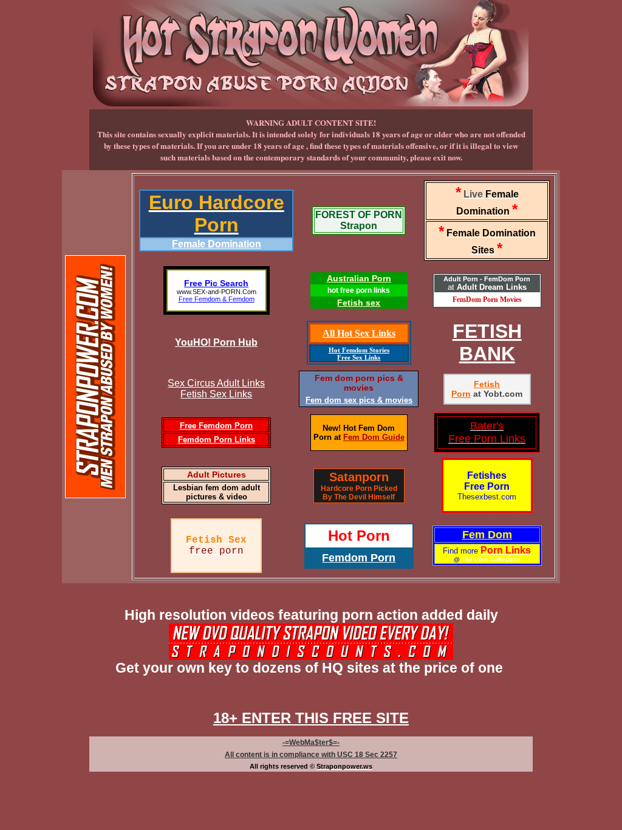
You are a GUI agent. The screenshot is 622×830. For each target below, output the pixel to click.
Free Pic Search (216, 283)
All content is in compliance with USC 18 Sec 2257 (311, 754)
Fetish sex (358, 302)
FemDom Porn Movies (487, 299)
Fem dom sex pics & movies (359, 400)
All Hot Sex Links (359, 333)
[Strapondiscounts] (311, 655)
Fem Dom (487, 535)
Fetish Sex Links (216, 394)
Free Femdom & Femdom (217, 299)
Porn (461, 394)
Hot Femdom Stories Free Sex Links (359, 353)
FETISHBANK (487, 342)
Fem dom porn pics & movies (359, 383)
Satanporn (359, 477)
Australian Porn (359, 278)
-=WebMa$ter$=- (311, 742)
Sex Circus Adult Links (216, 383)
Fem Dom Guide (374, 437)
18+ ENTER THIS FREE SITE (311, 718)
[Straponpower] (95, 493)
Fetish (487, 384)
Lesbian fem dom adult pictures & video (216, 492)
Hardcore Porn (346, 488)
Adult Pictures (216, 474)
